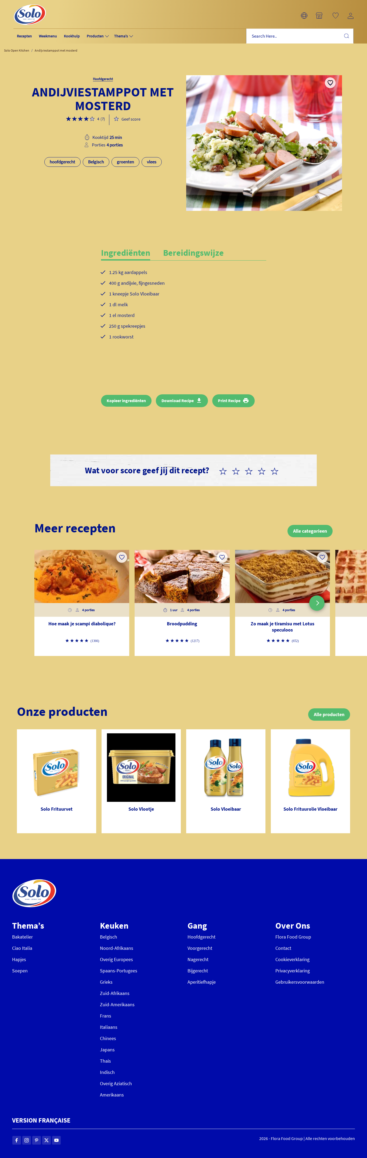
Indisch (107, 1072)
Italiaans (108, 1027)
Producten (95, 36)
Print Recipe (229, 400)
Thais (105, 1061)
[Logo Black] (29, 3)
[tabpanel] (183, 309)
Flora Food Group (293, 937)
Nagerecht (198, 959)
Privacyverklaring (292, 971)
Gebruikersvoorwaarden (299, 982)
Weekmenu (48, 36)
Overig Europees (116, 959)
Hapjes (19, 959)
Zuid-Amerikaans (117, 1004)
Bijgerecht (198, 971)
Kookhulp (72, 36)
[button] (304, 15)
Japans (107, 1050)
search (346, 36)
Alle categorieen (310, 531)
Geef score (131, 119)
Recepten (24, 36)
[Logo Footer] (34, 882)
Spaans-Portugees (118, 971)
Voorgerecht (200, 948)
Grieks (106, 982)
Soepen (20, 971)
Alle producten (329, 714)
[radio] (225, 470)
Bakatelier (22, 937)
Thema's (121, 36)
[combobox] (300, 36)
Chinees (108, 1038)
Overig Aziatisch (116, 1083)
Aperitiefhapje (202, 982)
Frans (105, 1016)
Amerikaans (112, 1095)
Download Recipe (177, 400)
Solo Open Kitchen (16, 50)
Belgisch (108, 937)
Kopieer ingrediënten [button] (126, 400)
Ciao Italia (22, 948)
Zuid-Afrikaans (114, 993)
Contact (283, 948)
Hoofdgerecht (201, 937)
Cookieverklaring (292, 959)
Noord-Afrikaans (116, 948)
